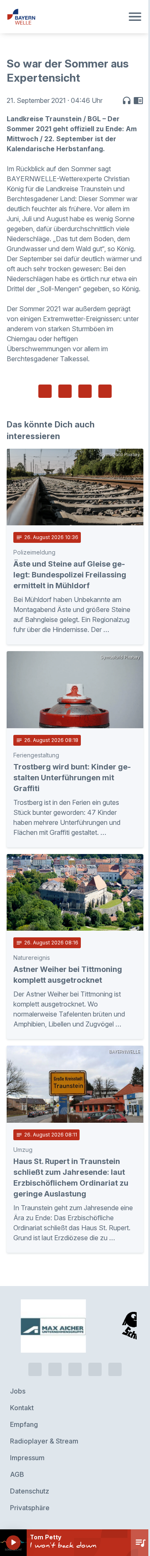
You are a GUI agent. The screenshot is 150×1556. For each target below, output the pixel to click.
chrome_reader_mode (138, 100)
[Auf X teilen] (65, 391)
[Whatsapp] (55, 1369)
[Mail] (115, 1369)
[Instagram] (95, 1369)
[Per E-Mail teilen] (105, 391)
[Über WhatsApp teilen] (85, 391)
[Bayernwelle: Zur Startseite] (65, 16)
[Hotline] (35, 1369)
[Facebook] (75, 1369)
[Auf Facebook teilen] (45, 391)
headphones (127, 100)
